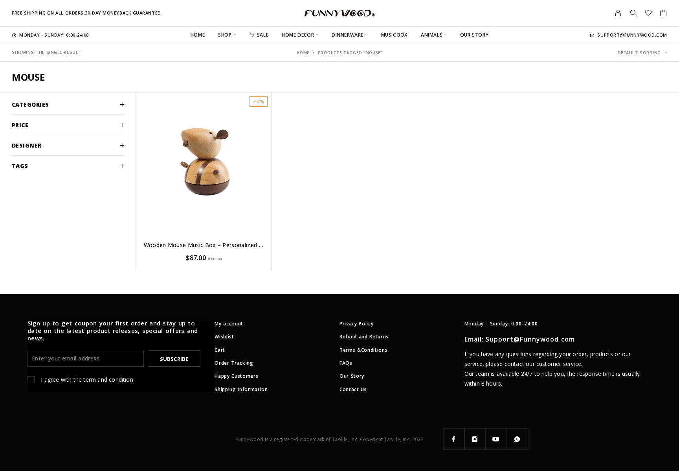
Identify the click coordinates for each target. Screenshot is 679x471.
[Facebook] (453, 439)
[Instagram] (475, 439)
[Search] (633, 13)
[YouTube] (496, 439)
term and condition (108, 379)
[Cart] (663, 13)
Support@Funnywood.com (632, 35)
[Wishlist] (648, 13)
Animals (431, 35)
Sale (262, 35)
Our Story (474, 35)
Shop (224, 35)
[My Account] (618, 13)
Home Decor (298, 35)
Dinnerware (347, 35)
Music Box (394, 35)
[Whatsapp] (517, 439)
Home (198, 35)
